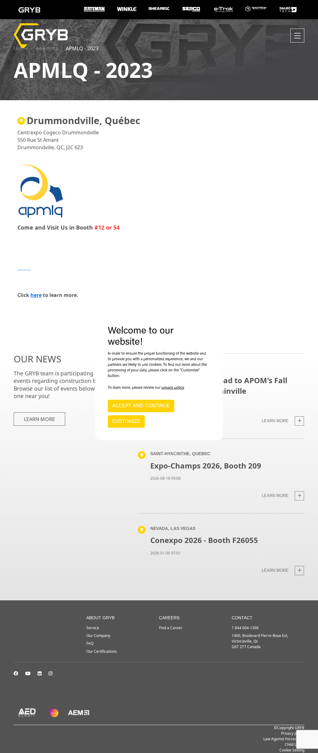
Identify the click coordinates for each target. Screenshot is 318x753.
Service (92, 627)
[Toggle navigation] (297, 36)
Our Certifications (101, 651)
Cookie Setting (291, 750)
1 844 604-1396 (245, 627)
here (36, 295)
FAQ (89, 643)
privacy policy (172, 387)
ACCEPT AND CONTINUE (141, 405)
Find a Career (170, 627)
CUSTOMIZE (126, 421)
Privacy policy (292, 733)
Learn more (39, 419)
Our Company (98, 635)
